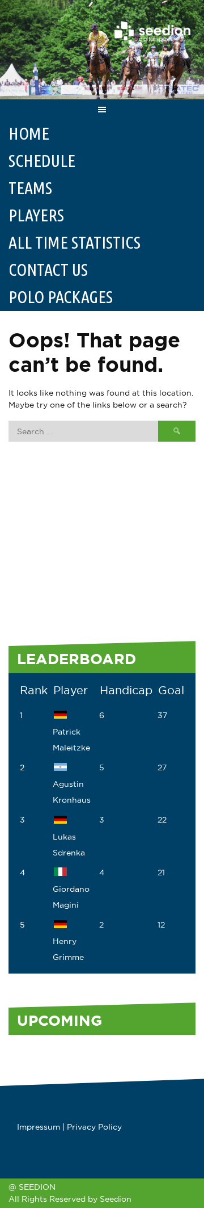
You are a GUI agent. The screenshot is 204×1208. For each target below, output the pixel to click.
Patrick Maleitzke (71, 739)
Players (36, 215)
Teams (30, 188)
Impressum (38, 1126)
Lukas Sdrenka (69, 844)
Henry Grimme (68, 949)
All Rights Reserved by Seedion (69, 1198)
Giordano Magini (71, 896)
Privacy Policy (94, 1126)
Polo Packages (60, 297)
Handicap (126, 690)
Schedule (41, 160)
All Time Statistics (74, 242)
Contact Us (48, 269)
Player (70, 690)
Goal (171, 690)
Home (28, 133)
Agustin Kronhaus (72, 791)
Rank (34, 690)
